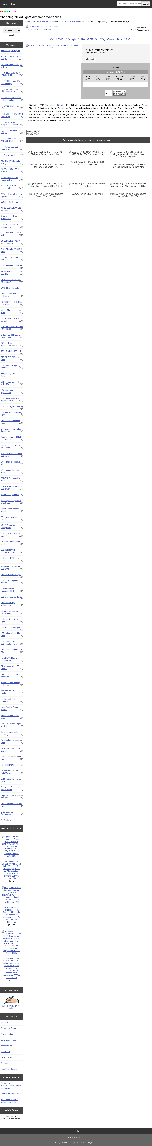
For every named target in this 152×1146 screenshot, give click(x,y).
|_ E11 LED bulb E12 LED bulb (12, 131)
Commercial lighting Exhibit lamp (12, 612)
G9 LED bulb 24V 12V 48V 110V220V (12, 242)
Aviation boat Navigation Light (12, 741)
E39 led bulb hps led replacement (12, 225)
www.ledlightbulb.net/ (74, 1143)
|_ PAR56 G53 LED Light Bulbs (12, 148)
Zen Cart (94, 1143)
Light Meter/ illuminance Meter (12, 780)
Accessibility (6, 1046)
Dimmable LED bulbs (54, 105)
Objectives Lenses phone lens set (12, 796)
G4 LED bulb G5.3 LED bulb (12, 234)
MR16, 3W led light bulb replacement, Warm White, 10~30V (128, 195)
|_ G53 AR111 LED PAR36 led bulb (12, 140)
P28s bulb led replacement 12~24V (12, 344)
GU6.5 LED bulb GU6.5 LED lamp (12, 295)
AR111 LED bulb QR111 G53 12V (12, 209)
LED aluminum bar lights (12, 598)
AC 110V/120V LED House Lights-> (12, 178)
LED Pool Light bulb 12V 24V (12, 651)
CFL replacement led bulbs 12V (12, 383)
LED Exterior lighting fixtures (12, 581)
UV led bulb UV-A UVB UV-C (12, 543)
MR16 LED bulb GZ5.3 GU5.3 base (12, 336)
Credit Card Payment (10, 1094)
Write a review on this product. (11, 1007)
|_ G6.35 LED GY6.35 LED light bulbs (12, 98)
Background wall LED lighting (12, 692)
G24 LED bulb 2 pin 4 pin (12, 266)
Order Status (6, 1057)
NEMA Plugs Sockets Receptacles (12, 526)
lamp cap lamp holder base (12, 716)
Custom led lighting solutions (12, 700)
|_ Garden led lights (12, 155)
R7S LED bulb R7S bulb (12, 352)
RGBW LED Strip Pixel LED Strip (12, 567)
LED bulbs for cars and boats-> (12, 534)
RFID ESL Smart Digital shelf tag (12, 725)
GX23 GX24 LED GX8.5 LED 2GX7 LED (12, 303)
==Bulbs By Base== (9, 202)
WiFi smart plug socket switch (12, 518)
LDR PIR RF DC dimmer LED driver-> (12, 487)
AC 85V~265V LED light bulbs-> (12, 170)
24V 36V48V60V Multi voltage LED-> (12, 162)
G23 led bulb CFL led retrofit (12, 258)
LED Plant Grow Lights (12, 628)
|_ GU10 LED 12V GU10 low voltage (12, 115)
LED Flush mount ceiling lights (12, 413)
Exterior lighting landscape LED (12, 590)
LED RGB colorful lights (12, 575)
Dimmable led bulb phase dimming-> (12, 430)
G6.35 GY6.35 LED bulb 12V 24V (12, 272)
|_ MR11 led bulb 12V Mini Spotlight (12, 82)
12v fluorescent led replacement (12, 391)
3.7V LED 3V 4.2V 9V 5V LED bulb (12, 57)
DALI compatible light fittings (12, 471)
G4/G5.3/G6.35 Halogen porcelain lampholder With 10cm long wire (128, 165)
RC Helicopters (12, 765)
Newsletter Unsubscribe (11, 1069)
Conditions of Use (8, 1040)
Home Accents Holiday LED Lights (12, 684)
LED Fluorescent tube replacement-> (12, 399)
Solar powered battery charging (12, 733)
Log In (14, 4)
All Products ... (7, 820)
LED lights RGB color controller (12, 559)
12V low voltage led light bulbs (44, 22)
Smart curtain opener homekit (12, 510)
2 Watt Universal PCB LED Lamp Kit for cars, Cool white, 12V (46, 165)
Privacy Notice (7, 1034)
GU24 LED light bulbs (12, 289)
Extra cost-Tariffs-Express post (12, 813)
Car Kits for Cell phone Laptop (12, 749)
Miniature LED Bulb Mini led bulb (12, 319)
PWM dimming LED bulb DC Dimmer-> (12, 438)
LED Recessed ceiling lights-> (12, 421)
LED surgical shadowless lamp (12, 804)
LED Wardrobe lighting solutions (12, 366)
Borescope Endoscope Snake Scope (12, 788)
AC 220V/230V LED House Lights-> (12, 187)
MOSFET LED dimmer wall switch (12, 446)
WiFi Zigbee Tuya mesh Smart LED (12, 501)
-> (12, 66)
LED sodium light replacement (12, 604)
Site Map (4, 1063)
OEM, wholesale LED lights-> (12, 667)
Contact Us (5, 1051)
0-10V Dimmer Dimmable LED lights (12, 454)
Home (4, 4)
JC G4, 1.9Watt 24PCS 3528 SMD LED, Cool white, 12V (87, 163)
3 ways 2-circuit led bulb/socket (12, 217)
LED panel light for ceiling (12, 407)
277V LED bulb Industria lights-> (12, 195)
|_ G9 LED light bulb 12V (12, 107)
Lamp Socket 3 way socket (12, 708)
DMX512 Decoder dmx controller (12, 479)
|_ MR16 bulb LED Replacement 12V (12, 90)
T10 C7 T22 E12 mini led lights (12, 358)
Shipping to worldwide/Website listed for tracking (11, 1085)
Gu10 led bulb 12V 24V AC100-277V (12, 281)
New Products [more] (11, 828)
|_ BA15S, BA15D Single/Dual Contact (12, 123)
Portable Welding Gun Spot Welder (12, 659)
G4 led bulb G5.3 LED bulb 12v (71, 22)
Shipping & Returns (9, 1028)
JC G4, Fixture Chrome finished (87, 194)
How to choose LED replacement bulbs (9, 1101)
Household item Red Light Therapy (12, 772)
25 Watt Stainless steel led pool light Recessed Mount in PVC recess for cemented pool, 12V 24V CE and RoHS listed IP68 (11, 914)
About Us (5, 1022)
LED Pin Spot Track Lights (12, 620)
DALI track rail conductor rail (12, 463)
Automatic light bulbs (12, 495)
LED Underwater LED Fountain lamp (12, 642)
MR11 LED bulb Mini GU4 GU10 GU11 (12, 328)
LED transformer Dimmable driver (12, 551)
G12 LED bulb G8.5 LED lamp (12, 250)
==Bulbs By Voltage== (10, 51)
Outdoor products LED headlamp (12, 675)
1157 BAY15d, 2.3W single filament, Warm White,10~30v (46, 195)
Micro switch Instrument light (12, 758)
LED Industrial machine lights (12, 634)
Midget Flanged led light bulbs (12, 311)
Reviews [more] (11, 990)
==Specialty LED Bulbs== (8, 375)
